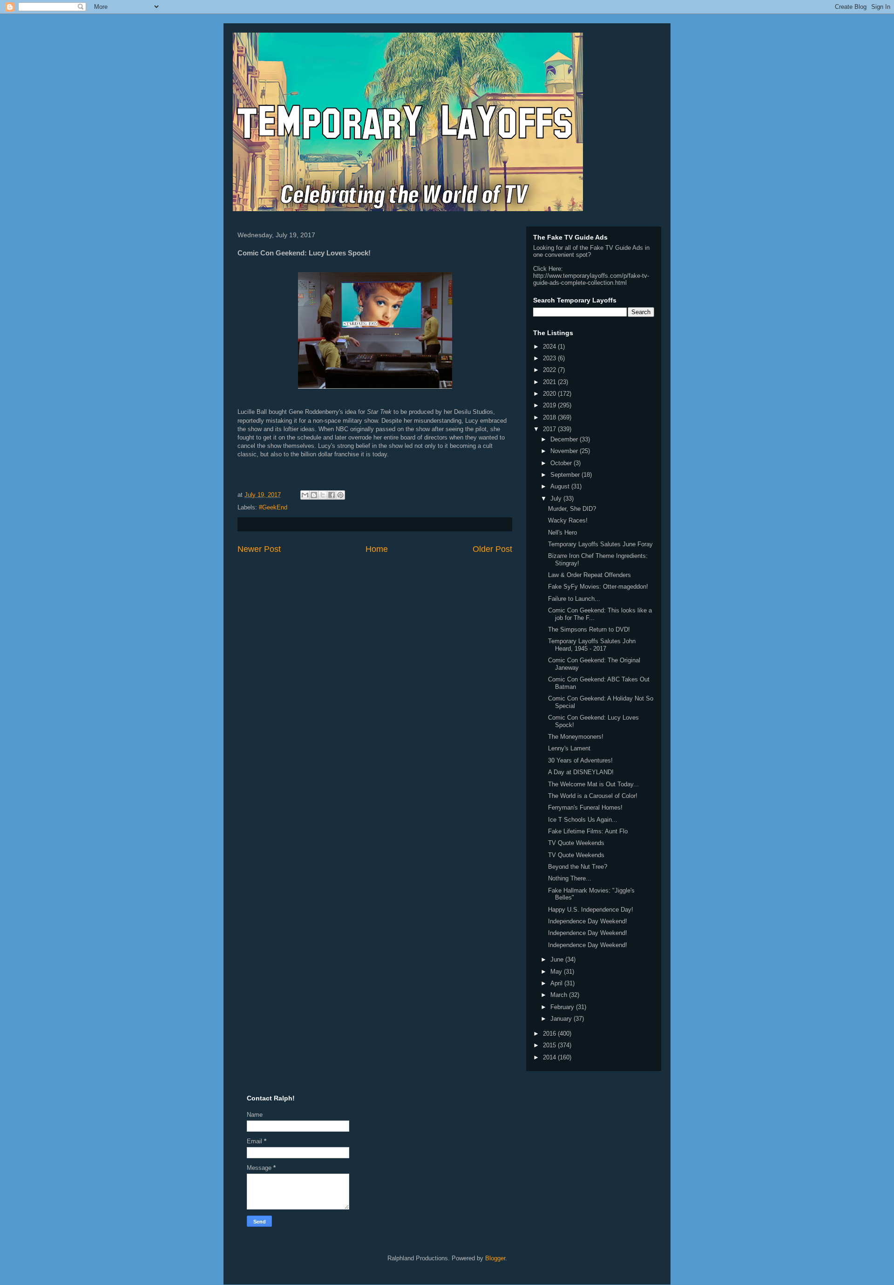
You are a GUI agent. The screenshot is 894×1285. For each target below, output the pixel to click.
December (565, 439)
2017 (550, 429)
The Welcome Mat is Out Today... (593, 784)
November (565, 450)
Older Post (492, 549)
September (566, 474)
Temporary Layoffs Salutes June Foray (600, 544)
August (560, 486)
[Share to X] (322, 495)
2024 (550, 346)
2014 (550, 1057)
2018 (550, 417)
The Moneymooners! (575, 736)
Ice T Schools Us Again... (582, 819)
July (556, 498)
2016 (550, 1033)
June (557, 959)
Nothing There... (569, 878)
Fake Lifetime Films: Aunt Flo (588, 831)
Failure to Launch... (574, 598)
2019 (550, 405)
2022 (550, 369)
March (559, 994)
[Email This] (305, 495)
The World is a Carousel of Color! (592, 795)
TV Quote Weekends (576, 842)
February (563, 1006)
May (557, 971)
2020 (550, 393)
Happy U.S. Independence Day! (590, 909)
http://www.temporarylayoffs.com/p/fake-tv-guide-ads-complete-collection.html (591, 279)
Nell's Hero (562, 532)
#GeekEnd (273, 507)
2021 (550, 381)
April (557, 983)
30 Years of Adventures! (580, 760)
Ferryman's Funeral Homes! (585, 807)
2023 (550, 358)
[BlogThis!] (313, 495)
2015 (550, 1045)
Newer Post (259, 549)
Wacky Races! (568, 520)
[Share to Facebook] (331, 495)
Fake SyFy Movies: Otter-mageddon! (598, 586)
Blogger (495, 1258)
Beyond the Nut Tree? (577, 866)
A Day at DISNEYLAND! (581, 772)
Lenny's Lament (569, 748)
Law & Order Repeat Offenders (589, 574)
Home (377, 549)
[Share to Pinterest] (340, 495)
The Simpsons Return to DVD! (589, 629)
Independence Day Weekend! (587, 921)
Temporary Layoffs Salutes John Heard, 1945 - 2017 (592, 645)
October (562, 463)
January (562, 1018)
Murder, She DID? (572, 508)
